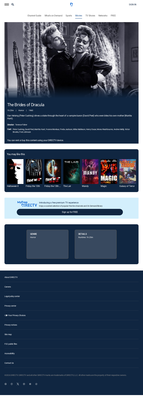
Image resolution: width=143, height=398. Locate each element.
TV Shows (90, 15)
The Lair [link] (67, 186)
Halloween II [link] (12, 186)
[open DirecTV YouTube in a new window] (30, 384)
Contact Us (9, 363)
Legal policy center (12, 296)
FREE (113, 15)
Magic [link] (104, 186)
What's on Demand (53, 15)
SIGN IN (132, 4)
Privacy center (10, 305)
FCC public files (10, 344)
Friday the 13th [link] (33, 186)
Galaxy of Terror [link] (126, 186)
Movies (78, 15)
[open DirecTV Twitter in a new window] (18, 384)
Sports (69, 15)
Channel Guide (34, 15)
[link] (15, 171)
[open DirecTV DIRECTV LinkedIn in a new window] (5, 384)
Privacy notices (10, 324)
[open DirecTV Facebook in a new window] (12, 384)
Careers (7, 286)
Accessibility (9, 353)
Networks (102, 15)
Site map (8, 334)
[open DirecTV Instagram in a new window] (24, 384)
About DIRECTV (10, 277)
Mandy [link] (85, 186)
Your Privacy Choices (16, 315)
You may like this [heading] (16, 154)
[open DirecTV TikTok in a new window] (36, 384)
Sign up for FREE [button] (70, 211)
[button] (6, 4)
